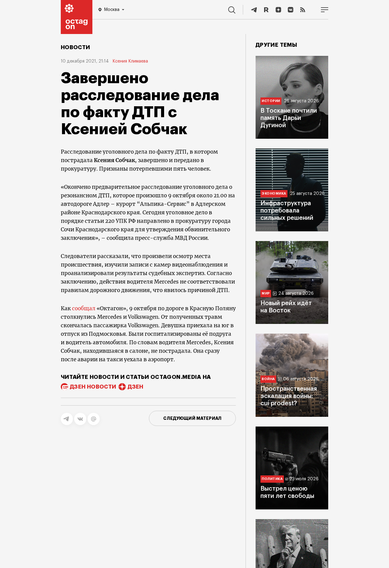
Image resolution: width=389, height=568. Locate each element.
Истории (271, 101)
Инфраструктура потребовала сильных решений (286, 210)
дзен (135, 386)
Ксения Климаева (130, 61)
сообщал (83, 308)
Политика (272, 479)
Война (268, 379)
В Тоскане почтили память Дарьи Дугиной (288, 118)
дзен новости (93, 386)
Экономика (274, 193)
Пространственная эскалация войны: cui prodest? (288, 396)
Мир (266, 293)
